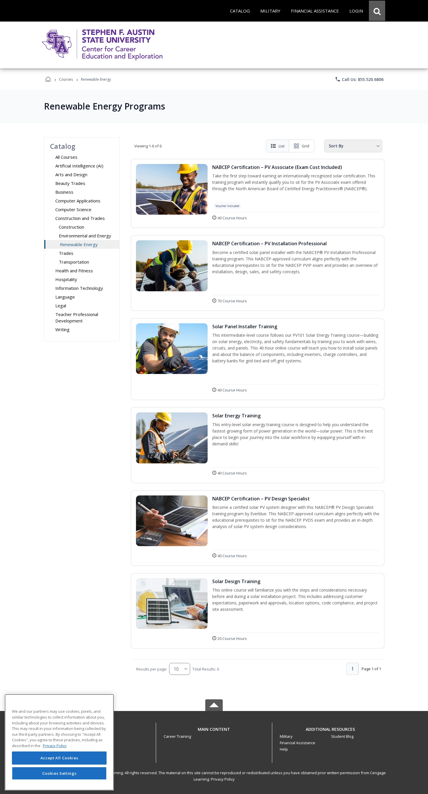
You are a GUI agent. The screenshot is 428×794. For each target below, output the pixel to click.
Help (284, 749)
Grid (305, 146)
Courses (66, 79)
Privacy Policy (223, 779)
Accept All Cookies (59, 758)
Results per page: (151, 669)
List (281, 146)
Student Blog (342, 736)
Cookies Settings (59, 773)
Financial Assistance (297, 742)
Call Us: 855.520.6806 (359, 79)
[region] (59, 742)
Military (286, 736)
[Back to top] (214, 732)
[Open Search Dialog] (377, 11)
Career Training (177, 736)
